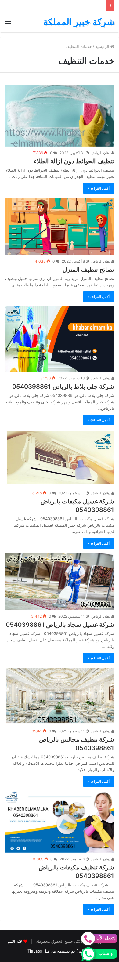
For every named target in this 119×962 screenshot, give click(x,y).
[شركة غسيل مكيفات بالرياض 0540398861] (59, 458)
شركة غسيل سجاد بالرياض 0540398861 (60, 624)
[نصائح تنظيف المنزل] (59, 226)
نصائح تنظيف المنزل (88, 269)
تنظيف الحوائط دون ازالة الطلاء (74, 161)
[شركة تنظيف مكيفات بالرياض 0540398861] (59, 822)
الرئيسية (102, 46)
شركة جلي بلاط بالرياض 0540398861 (63, 386)
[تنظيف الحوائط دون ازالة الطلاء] (59, 116)
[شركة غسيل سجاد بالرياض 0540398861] (59, 581)
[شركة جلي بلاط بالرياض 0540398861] (59, 339)
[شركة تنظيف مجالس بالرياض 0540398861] (59, 696)
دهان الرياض (101, 153)
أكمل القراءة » (99, 188)
